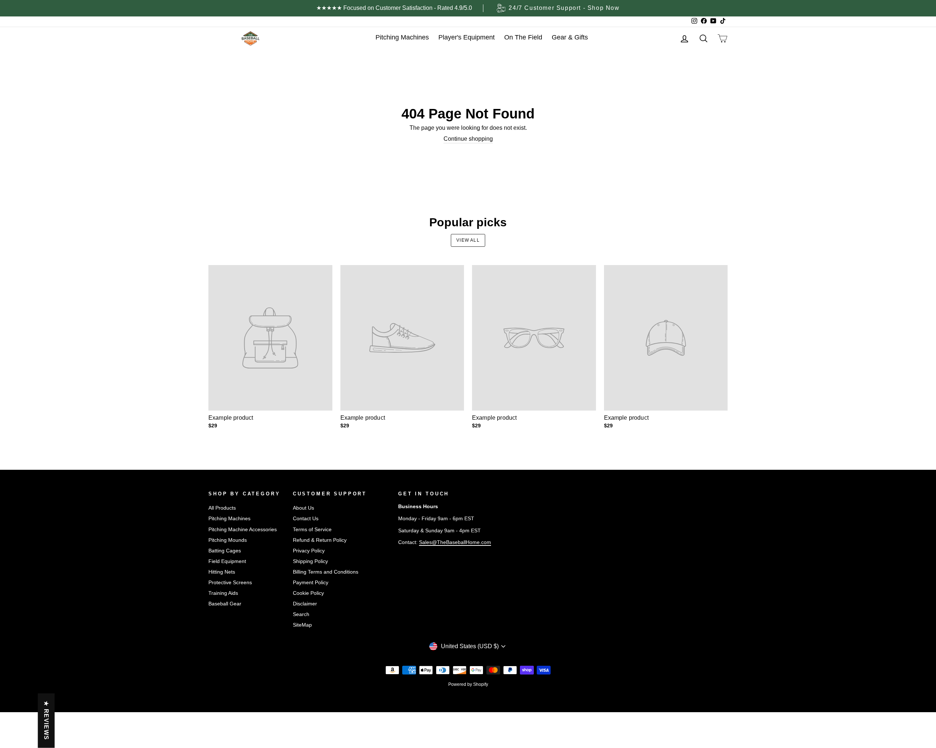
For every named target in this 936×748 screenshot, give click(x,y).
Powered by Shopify (468, 684)
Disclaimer (305, 604)
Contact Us (305, 518)
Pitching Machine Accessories (242, 529)
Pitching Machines (229, 518)
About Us (303, 508)
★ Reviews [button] (46, 720)
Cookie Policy (308, 593)
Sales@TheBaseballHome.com (455, 542)
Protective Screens (230, 582)
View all (468, 240)
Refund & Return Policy (320, 540)
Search (301, 614)
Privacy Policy (309, 551)
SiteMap (302, 625)
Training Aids (223, 593)
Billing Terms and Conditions (325, 572)
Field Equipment (227, 561)
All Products (222, 508)
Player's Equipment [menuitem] (466, 37)
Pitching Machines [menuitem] (402, 37)
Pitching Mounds (227, 540)
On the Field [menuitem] (523, 37)
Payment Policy (310, 582)
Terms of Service (312, 529)
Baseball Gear (224, 604)
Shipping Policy (310, 561)
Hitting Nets (221, 572)
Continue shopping (468, 139)
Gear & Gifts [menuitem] (570, 37)
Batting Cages (224, 551)
